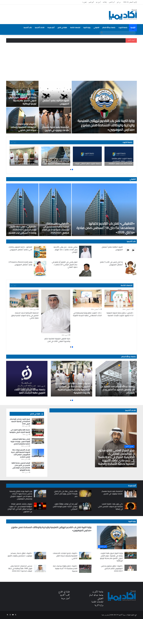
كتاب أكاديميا (28, 27)
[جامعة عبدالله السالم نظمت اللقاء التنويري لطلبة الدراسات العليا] (26, 378)
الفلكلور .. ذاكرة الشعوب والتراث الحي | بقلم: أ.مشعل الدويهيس (20, 248)
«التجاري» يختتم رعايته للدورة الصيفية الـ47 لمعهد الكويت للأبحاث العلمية (120, 314)
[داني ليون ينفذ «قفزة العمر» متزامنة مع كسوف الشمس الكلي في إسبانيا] (130, 506)
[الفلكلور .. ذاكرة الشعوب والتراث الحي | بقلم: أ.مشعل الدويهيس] (40, 252)
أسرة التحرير (112, 2)
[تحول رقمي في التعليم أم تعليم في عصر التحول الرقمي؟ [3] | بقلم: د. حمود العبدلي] (85, 269)
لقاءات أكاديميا (39, 27)
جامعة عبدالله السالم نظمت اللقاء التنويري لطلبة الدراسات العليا (29, 391)
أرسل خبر (98, 2)
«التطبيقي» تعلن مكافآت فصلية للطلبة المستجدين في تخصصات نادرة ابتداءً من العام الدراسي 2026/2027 (55, 228)
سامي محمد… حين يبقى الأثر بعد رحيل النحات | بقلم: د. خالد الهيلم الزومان (65, 249)
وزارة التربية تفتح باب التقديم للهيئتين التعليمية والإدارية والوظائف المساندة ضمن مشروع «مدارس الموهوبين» (106, 125)
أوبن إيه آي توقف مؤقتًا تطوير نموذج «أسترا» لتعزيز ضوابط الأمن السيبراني (65, 506)
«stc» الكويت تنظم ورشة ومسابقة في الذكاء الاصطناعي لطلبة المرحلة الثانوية (87, 314)
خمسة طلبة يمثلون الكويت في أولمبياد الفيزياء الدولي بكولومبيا (20, 431)
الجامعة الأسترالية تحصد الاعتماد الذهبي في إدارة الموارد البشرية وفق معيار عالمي (25, 315)
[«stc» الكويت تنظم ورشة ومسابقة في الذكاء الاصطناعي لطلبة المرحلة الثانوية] (87, 298)
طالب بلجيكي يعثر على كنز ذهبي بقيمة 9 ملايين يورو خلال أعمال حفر (65, 493)
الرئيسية (132, 27)
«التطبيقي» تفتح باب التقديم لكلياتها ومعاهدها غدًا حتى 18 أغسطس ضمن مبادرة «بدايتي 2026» (106, 227)
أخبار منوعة (50, 27)
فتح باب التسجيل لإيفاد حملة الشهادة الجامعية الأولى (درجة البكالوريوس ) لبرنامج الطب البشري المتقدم (20, 453)
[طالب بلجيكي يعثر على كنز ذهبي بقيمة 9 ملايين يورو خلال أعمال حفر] (85, 493)
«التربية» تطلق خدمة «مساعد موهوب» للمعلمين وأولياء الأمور (20, 554)
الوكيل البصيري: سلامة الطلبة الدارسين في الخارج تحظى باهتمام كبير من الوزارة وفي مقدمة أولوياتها (21, 466)
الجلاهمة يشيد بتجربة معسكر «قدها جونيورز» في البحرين (55, 128)
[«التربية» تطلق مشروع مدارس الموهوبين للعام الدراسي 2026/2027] (130, 568)
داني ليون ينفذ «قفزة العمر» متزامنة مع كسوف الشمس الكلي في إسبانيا (110, 506)
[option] (71, 107)
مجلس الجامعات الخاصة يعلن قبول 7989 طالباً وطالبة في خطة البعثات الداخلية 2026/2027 (20, 568)
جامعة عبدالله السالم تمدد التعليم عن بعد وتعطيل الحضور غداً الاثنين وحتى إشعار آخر (118, 389)
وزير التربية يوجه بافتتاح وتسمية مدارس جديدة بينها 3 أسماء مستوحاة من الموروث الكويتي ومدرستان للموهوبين (20, 494)
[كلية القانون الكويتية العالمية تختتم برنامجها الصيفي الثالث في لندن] (55, 311)
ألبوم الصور (91, 2)
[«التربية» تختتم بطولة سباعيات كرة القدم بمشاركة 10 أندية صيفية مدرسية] (85, 569)
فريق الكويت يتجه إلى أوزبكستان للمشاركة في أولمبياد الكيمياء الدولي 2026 (20, 421)
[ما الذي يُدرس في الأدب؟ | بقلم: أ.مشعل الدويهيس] (130, 268)
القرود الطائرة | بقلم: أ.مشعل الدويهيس (56, 102)
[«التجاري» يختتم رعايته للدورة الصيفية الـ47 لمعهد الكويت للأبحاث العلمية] (118, 298)
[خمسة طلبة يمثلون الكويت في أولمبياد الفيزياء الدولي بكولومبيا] (38, 432)
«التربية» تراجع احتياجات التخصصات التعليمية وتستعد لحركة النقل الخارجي (23, 127)
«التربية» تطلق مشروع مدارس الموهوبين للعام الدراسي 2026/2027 (112, 568)
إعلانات (105, 2)
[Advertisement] (71, 61)
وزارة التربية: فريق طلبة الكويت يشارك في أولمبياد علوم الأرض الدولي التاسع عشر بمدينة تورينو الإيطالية (99, 40)
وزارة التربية (86, 27)
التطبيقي (96, 27)
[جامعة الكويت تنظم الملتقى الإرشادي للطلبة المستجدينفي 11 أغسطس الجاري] (87, 156)
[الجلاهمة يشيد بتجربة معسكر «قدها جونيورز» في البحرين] (55, 120)
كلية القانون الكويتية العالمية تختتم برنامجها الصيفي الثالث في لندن (57, 340)
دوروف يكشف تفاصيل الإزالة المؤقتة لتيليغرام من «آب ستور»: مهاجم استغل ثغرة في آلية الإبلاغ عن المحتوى (20, 507)
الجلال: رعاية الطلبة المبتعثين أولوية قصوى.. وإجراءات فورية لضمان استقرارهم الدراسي (20, 441)
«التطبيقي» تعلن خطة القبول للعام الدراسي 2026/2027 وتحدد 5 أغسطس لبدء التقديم (22, 229)
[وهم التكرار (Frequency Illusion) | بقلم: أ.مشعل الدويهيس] (40, 268)
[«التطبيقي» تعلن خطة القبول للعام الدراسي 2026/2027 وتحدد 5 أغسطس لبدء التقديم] (22, 209)
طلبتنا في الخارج (62, 27)
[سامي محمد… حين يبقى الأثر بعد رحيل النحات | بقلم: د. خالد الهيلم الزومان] (85, 252)
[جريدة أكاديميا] (123, 14)
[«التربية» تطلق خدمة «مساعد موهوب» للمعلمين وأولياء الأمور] (40, 555)
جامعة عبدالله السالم (108, 27)
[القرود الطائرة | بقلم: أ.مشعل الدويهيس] (55, 94)
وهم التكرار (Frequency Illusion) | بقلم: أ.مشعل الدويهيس (20, 263)
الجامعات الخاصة (75, 27)
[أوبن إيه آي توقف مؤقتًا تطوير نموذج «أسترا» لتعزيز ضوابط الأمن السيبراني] (85, 507)
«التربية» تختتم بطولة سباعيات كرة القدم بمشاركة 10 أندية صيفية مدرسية (65, 568)
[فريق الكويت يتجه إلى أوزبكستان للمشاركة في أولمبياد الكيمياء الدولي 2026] (38, 421)
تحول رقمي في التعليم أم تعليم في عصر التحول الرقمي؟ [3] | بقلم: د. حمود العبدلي (64, 264)
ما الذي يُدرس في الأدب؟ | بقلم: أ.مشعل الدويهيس (111, 263)
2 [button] (70, 169)
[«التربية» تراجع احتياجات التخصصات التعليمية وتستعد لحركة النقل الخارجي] (22, 120)
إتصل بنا (84, 2)
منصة (103, 615)
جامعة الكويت (122, 27)
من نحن (119, 2)
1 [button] (72, 169)
